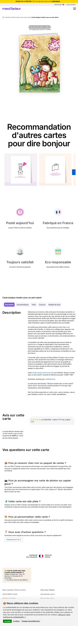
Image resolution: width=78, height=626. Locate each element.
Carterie (7, 17)
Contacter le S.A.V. (13, 540)
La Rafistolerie (50, 379)
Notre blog (44, 590)
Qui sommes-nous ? (48, 594)
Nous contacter (8, 590)
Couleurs (42, 305)
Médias (52, 590)
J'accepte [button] (7, 621)
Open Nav (74, 8)
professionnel (71, 4)
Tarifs (34, 305)
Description (9, 305)
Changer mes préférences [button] (31, 621)
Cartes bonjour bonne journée (20, 17)
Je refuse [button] (16, 621)
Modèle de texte (54, 305)
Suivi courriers (20, 590)
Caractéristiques (23, 305)
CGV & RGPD (7, 594)
